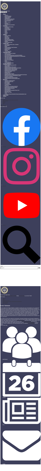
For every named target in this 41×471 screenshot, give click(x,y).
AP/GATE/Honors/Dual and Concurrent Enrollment (13, 55)
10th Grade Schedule (8, 57)
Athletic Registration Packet (9, 40)
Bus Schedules (7, 83)
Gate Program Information (9, 62)
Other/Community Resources (10, 88)
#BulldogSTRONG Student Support (11, 69)
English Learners (7, 29)
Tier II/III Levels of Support (9, 73)
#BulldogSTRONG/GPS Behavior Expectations (13, 67)
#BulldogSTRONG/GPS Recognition (11, 77)
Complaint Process (8, 84)
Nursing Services (7, 22)
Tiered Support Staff (8, 71)
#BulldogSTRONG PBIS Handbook (11, 68)
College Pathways (8, 61)
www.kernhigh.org (31, 323)
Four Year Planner (8, 54)
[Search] (39, 268)
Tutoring (6, 32)
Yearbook (6, 50)
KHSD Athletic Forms (8, 42)
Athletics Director (8, 35)
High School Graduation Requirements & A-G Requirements (15, 56)
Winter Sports (7, 37)
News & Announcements (9, 19)
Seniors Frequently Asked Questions (11, 47)
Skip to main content (3, 1)
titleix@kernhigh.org (20, 320)
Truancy (6, 33)
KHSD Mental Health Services (10, 70)
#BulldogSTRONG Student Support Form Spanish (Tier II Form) (16, 74)
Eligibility (6, 41)
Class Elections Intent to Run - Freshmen (11, 44)
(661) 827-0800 (22, 295)
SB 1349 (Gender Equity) (9, 39)
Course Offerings (8, 28)
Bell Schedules (7, 82)
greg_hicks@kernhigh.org (26, 321)
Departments (7, 27)
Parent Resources (8, 89)
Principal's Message (8, 16)
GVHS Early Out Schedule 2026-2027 (11, 86)
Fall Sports (6, 36)
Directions (6, 23)
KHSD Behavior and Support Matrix (11, 87)
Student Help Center (8, 92)
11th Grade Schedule (8, 58)
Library (6, 30)
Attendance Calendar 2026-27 (10, 80)
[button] (4, 14)
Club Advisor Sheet (8, 51)
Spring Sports (7, 38)
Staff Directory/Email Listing (9, 18)
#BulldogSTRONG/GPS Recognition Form (12, 78)
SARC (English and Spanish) (10, 24)
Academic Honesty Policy (9, 26)
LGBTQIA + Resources (9, 76)
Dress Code (7, 85)
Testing (6, 31)
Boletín (6, 46)
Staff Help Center (8, 91)
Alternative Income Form (9, 81)
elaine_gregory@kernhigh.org (29, 322)
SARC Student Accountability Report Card (12, 90)
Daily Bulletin (7, 45)
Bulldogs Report (7, 72)
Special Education (8, 20)
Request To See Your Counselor (10, 53)
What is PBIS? (7, 65)
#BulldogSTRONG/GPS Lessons (10, 66)
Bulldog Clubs (7, 49)
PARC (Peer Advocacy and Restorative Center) (13, 75)
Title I (6, 21)
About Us (6, 15)
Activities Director (8, 48)
